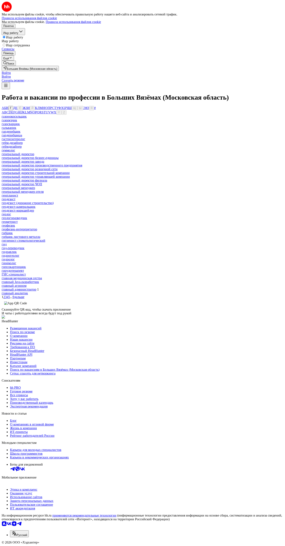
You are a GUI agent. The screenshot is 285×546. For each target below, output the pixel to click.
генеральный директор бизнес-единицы (30, 158)
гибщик (7, 233)
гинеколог (9, 263)
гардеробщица (12, 135)
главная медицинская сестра (22, 278)
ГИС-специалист (14, 274)
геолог (6, 214)
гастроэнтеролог (13, 139)
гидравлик (9, 252)
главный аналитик (15, 293)
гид (4, 244)
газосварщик (11, 124)
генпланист (10, 195)
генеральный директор (18, 154)
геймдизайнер (12, 146)
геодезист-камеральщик (18, 206)
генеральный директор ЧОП (22, 184)
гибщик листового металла (21, 237)
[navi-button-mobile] (6, 85)
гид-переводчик (13, 248)
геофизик (8, 225)
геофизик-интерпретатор (19, 229)
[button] (6, 73)
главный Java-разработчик (20, 282)
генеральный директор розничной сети (30, 169)
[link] (9, 63)
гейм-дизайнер (12, 143)
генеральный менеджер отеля (23, 191)
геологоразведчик (14, 218)
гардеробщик (11, 131)
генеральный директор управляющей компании (36, 176)
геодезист (8, 199)
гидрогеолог (10, 255)
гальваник (9, 128)
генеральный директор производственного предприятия (42, 165)
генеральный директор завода (23, 161)
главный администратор (19, 289)
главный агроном (14, 285)
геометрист (10, 221)
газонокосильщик (14, 116)
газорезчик (9, 120)
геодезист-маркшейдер (18, 210)
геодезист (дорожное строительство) (28, 203)
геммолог (8, 150)
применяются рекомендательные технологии (84, 515)
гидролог (8, 259)
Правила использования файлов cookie (73, 22)
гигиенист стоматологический (23, 240)
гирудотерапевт (13, 270)
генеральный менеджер (18, 188)
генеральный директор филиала (24, 180)
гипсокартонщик (14, 267)
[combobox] (19, 533)
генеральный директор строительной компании (36, 173)
